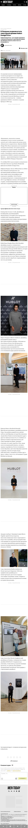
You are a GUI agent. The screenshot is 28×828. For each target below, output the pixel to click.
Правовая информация (17, 811)
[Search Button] (24, 2)
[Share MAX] (10, 826)
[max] (19, 791)
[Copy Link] (24, 826)
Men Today (8, 2)
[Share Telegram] (17, 826)
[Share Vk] (3, 826)
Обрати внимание (7, 28)
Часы (4, 50)
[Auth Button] (26, 2)
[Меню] (1, 2)
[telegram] (14, 791)
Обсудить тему (24, 48)
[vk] (11, 791)
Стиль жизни (8, 50)
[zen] (16, 791)
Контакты (25, 811)
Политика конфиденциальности (5, 811)
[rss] (9, 791)
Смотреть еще (14, 204)
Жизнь (2, 28)
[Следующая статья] (14, 782)
